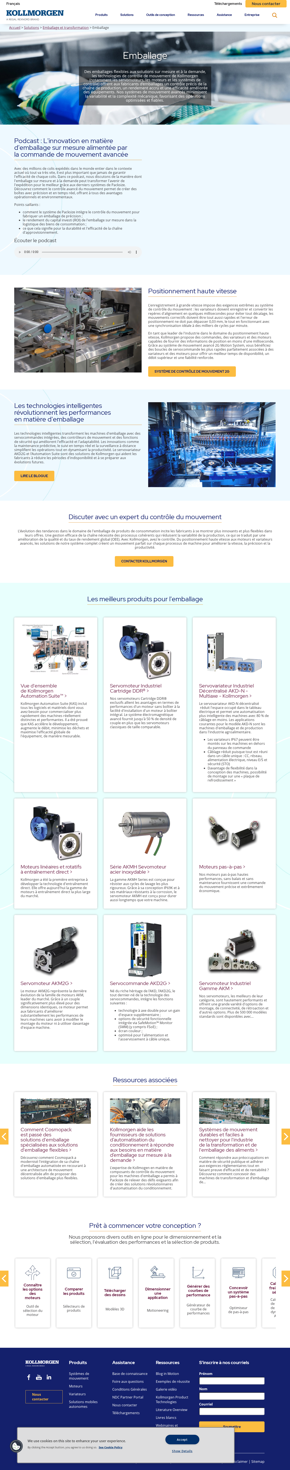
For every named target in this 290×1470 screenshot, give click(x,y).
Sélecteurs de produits (74, 1308)
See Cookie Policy (110, 1447)
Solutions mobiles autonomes (83, 1404)
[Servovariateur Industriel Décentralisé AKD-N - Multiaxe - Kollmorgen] (234, 652)
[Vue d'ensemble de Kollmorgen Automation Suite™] (56, 652)
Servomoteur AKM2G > (47, 983)
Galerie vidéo (166, 1389)
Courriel (206, 1404)
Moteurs (76, 1386)
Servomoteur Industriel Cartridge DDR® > (136, 688)
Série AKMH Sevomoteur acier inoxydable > (138, 869)
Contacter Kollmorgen (144, 561)
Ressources (196, 15)
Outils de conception (160, 15)
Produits (101, 15)
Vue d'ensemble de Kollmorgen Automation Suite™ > (44, 690)
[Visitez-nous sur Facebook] (28, 1378)
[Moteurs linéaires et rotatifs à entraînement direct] (56, 833)
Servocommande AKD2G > (140, 983)
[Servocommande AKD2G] (145, 949)
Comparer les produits (73, 1291)
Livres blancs (166, 1417)
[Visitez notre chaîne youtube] (38, 1378)
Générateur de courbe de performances (198, 1309)
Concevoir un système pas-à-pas (238, 1292)
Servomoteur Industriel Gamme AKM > (225, 986)
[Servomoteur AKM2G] (56, 949)
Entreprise (252, 15)
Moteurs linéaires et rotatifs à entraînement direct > (51, 869)
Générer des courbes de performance (198, 1290)
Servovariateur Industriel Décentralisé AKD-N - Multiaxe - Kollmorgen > (226, 690)
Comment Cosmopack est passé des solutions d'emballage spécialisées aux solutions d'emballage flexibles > (49, 1139)
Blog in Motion (167, 1373)
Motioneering (158, 1310)
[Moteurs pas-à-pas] (234, 833)
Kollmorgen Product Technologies (172, 1399)
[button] (16, 1446)
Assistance (224, 15)
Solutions (127, 15)
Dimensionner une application (157, 1293)
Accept (182, 1440)
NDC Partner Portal (127, 1397)
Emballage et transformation (66, 27)
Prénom (206, 1373)
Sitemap (258, 1461)
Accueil (14, 27)
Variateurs (77, 1394)
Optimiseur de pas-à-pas (238, 1310)
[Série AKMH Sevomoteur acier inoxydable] (145, 833)
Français (13, 3)
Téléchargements (228, 4)
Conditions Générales (129, 1389)
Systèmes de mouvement (79, 1376)
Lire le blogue (34, 476)
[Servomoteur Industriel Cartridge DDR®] (145, 652)
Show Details (182, 1451)
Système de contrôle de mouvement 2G (192, 371)
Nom (203, 1389)
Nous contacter (266, 3)
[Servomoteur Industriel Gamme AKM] (234, 949)
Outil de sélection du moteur (32, 1310)
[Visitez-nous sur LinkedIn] (50, 1378)
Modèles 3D (115, 1309)
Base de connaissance (130, 1373)
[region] (126, 1445)
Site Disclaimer (236, 1461)
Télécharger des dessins (115, 1292)
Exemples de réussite (173, 1381)
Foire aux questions (128, 1381)
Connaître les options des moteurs (32, 1291)
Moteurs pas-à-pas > (222, 866)
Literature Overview (171, 1409)
